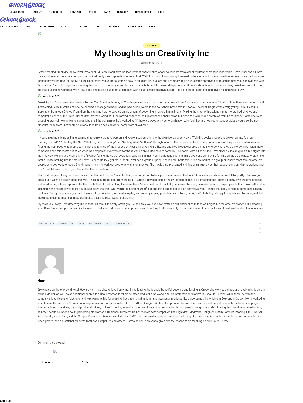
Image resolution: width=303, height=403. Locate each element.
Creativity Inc (66, 224)
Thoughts (152, 45)
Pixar (108, 224)
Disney (82, 224)
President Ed (122, 224)
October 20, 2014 (151, 63)
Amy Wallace (46, 224)
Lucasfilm (95, 224)
